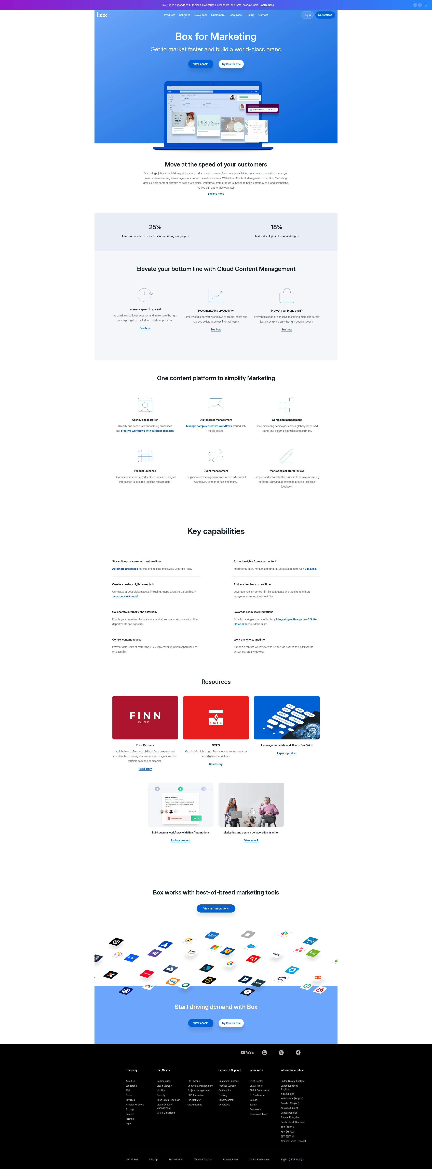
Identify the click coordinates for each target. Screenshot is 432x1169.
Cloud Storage (164, 1085)
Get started (325, 15)
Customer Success (229, 1081)
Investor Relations (135, 1104)
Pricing (250, 15)
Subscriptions (176, 1159)
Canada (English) (289, 1112)
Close (427, 5)
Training (223, 1095)
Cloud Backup (194, 1104)
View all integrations (216, 908)
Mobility (161, 1090)
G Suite (312, 619)
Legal (128, 1123)
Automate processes (125, 568)
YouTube (247, 1052)
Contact (263, 15)
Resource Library (259, 1114)
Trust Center (256, 1081)
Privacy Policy (230, 1159)
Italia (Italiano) (287, 1126)
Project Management (198, 1090)
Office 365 (240, 624)
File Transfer (194, 1099)
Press (129, 1095)
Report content (226, 1099)
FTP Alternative (195, 1095)
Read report (271, 5)
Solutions (184, 15)
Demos (253, 1099)
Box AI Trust (256, 1085)
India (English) (288, 1093)
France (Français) (290, 1117)
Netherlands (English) (292, 1098)
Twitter (281, 1052)
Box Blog (130, 1099)
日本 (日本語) (287, 1131)
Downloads (255, 1109)
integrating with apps (289, 619)
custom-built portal (126, 596)
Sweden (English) (290, 1103)
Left (415, 5)
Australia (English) (290, 1107)
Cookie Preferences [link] (259, 1159)
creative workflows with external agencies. (147, 430)
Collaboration (163, 1081)
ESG (128, 1090)
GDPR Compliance (259, 1090)
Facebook (298, 1052)
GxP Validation (257, 1095)
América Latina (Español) (293, 1141)
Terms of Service (203, 1159)
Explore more (216, 193)
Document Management (200, 1085)
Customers (218, 15)
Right (420, 5)
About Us (130, 1081)
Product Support (227, 1085)
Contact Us (224, 1104)
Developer (200, 15)
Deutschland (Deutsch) (293, 1122)
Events (253, 1104)
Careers (130, 1114)
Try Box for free (231, 64)
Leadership (131, 1085)
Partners (130, 1118)
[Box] (102, 15)
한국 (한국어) (287, 1136)
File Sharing (193, 1081)
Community (225, 1090)
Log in (307, 15)
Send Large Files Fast (168, 1099)
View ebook (200, 64)
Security (161, 1095)
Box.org (130, 1109)
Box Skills (311, 568)
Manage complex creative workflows (209, 426)
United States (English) (292, 1081)
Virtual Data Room (166, 1112)
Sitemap (153, 1159)
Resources (235, 15)
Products (169, 15)
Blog (264, 1052)
